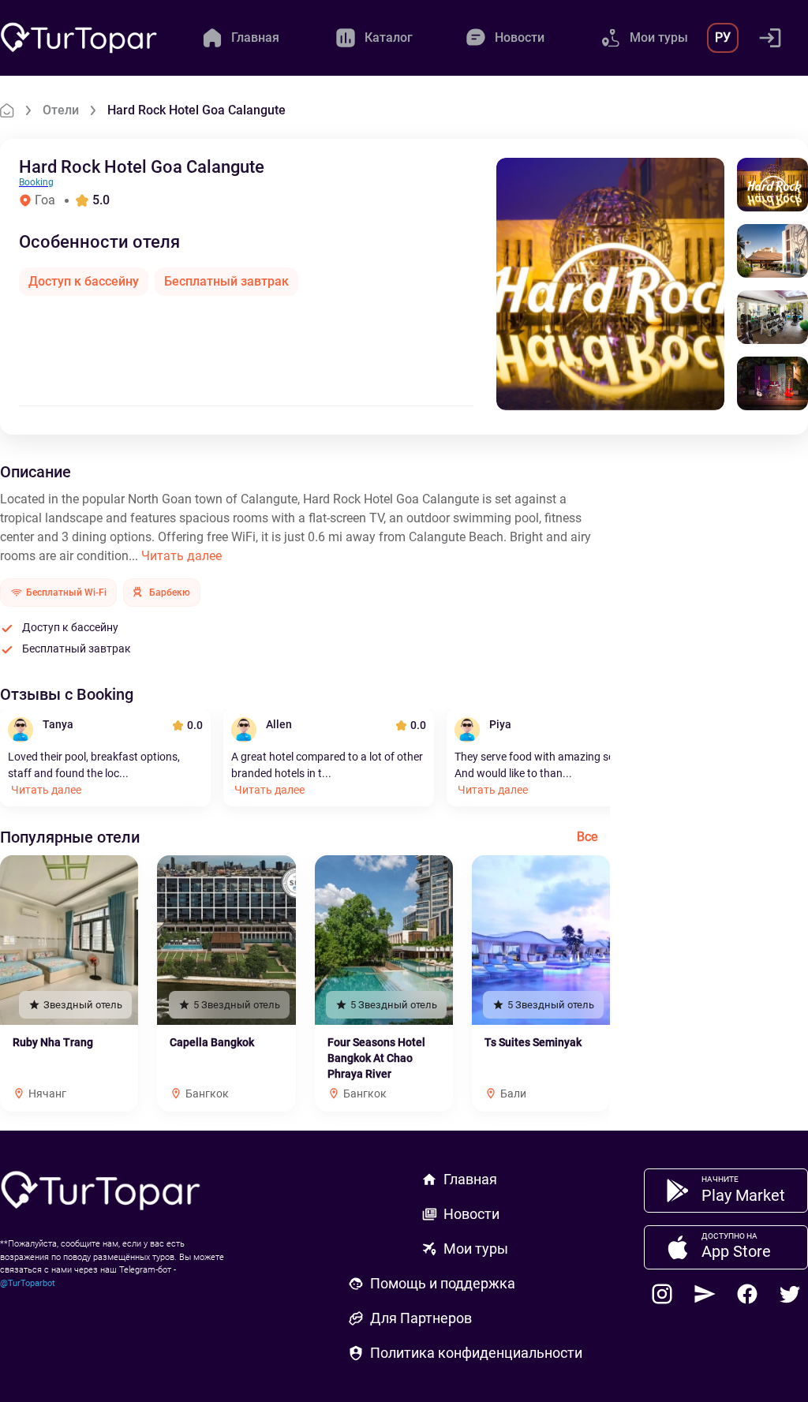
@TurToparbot (27, 1283)
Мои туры (475, 1248)
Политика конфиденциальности (476, 1352)
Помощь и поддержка (442, 1283)
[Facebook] (747, 1294)
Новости (471, 1214)
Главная (470, 1179)
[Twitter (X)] (790, 1294)
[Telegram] (704, 1294)
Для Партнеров (421, 1318)
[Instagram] (662, 1294)
